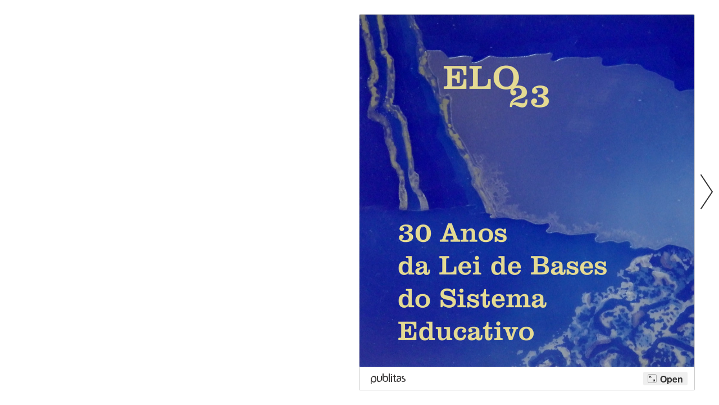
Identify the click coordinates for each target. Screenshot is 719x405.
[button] (706, 191)
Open (671, 378)
